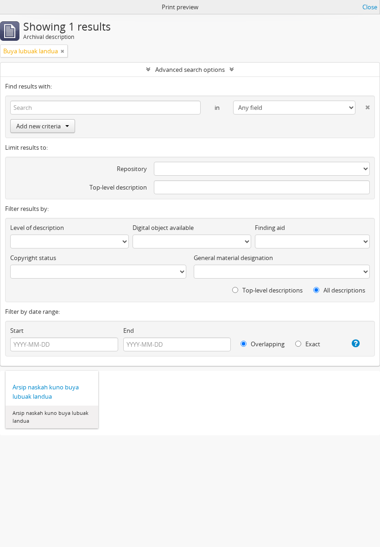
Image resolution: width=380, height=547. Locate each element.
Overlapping (267, 344)
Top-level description (118, 187)
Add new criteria (38, 126)
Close (369, 7)
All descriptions (343, 290)
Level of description (37, 227)
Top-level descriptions (272, 290)
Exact (312, 344)
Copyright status (33, 258)
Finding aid (270, 227)
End (128, 330)
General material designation (233, 258)
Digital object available (163, 227)
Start (17, 330)
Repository (132, 169)
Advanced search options (190, 69)
